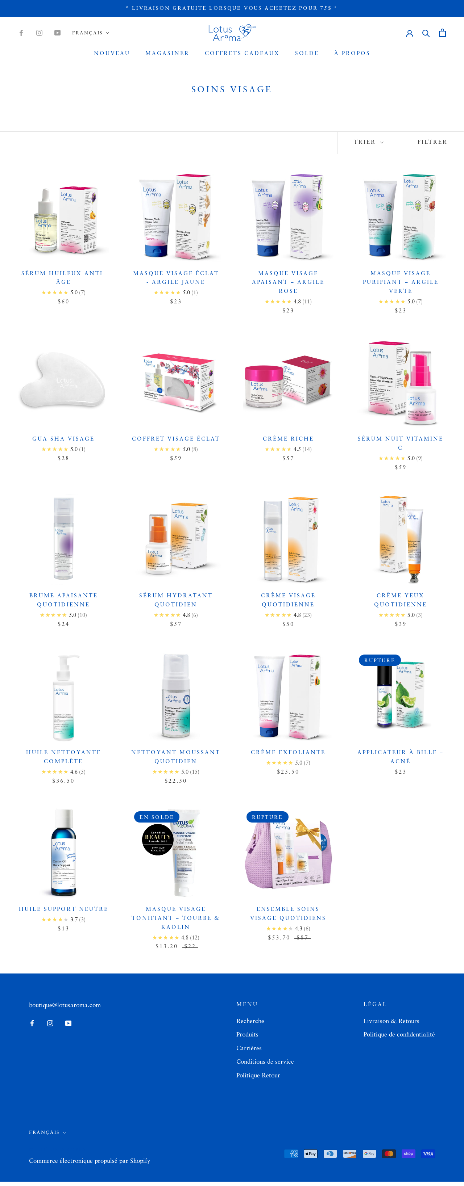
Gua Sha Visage (63, 439)
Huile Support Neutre (63, 909)
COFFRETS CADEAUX (242, 53)
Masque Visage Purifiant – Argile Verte (401, 283)
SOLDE (307, 53)
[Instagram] (39, 33)
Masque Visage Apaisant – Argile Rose (288, 283)
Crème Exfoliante (288, 753)
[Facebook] (21, 33)
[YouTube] (57, 33)
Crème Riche (288, 439)
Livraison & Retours (391, 1021)
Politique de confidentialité (399, 1035)
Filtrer (433, 142)
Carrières (249, 1049)
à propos (352, 53)
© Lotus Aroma (57, 1149)
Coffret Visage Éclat (176, 439)
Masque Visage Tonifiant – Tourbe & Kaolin (176, 918)
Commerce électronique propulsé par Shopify (89, 1161)
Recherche (250, 1021)
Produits (247, 1035)
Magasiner (167, 53)
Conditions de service (265, 1062)
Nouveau (112, 53)
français (87, 33)
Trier (366, 142)
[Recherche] (426, 33)
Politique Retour (258, 1076)
